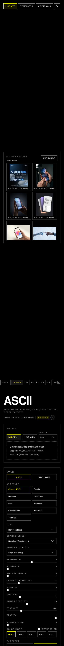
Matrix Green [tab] (32, 634)
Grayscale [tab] (12, 634)
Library (10, 6)
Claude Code (14, 510)
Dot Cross (38, 496)
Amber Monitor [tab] (42, 634)
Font (10, 524)
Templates (26, 6)
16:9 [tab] (26, 382)
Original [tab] (17, 382)
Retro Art (38, 510)
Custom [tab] (52, 634)
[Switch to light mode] (57, 6)
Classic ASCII (14, 489)
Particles (38, 503)
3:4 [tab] (42, 382)
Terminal (12, 517)
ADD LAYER (44, 477)
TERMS (7, 418)
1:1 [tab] (37, 382)
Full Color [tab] (22, 634)
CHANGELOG (28, 417)
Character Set (16, 535)
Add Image (49, 158)
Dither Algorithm (18, 547)
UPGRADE (43, 417)
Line (10, 503)
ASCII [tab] (19, 477)
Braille (37, 489)
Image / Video (14, 437)
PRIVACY (15, 418)
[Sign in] (52, 417)
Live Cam (30, 437)
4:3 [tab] (32, 382)
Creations (44, 6)
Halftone (12, 496)
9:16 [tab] (48, 382)
